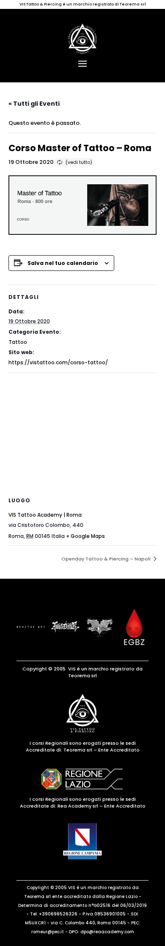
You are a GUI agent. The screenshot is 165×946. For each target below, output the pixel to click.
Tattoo (17, 342)
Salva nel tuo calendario (63, 263)
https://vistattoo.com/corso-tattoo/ (58, 362)
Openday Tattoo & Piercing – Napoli (106, 558)
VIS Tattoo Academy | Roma (45, 514)
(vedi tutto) (79, 162)
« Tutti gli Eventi (34, 103)
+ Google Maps (85, 536)
